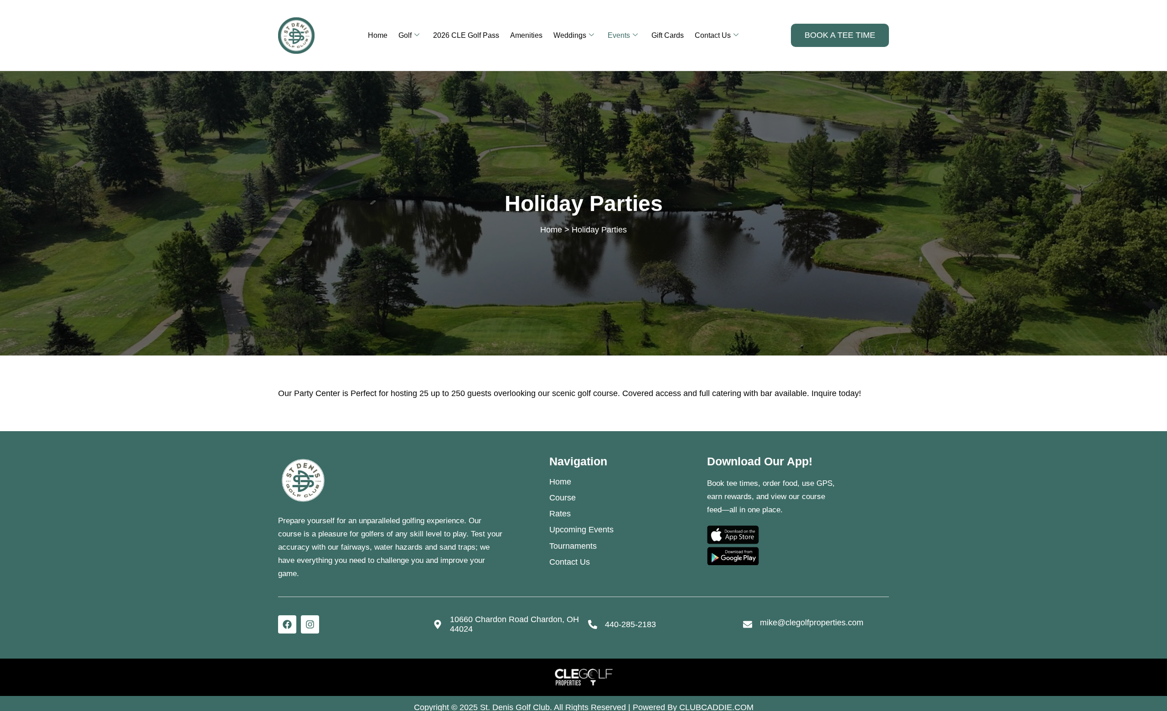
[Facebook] (287, 624)
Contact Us (713, 35)
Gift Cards (667, 35)
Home (377, 35)
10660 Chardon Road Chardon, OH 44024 (514, 623)
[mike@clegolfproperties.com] (747, 624)
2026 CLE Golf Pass (466, 35)
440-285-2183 (630, 624)
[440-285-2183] (592, 624)
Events (619, 35)
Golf (405, 35)
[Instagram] (310, 624)
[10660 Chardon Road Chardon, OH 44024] (437, 624)
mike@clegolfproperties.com (811, 622)
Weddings (569, 35)
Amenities (526, 35)
